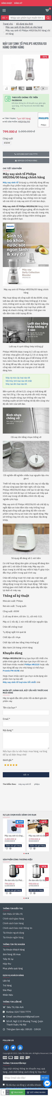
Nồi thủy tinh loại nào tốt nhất (19, 381)
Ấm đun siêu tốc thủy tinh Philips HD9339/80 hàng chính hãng (39, 880)
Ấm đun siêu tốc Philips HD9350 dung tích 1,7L (15, 880)
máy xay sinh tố (24, 784)
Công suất (8, 138)
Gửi (24, 775)
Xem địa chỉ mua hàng (27, 160)
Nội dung (7, 730)
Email (5, 719)
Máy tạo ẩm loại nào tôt (16, 384)
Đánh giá (7, 760)
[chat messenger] (46, 1083)
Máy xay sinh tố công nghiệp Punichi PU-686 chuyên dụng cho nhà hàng (39, 835)
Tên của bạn (9, 707)
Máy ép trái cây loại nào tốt (18, 378)
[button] (7, 88)
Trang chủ (8, 23)
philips (37, 784)
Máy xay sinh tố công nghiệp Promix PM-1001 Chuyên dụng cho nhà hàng (15, 835)
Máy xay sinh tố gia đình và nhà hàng (24, 27)
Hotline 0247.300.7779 (27, 154)
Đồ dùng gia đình (24, 23)
